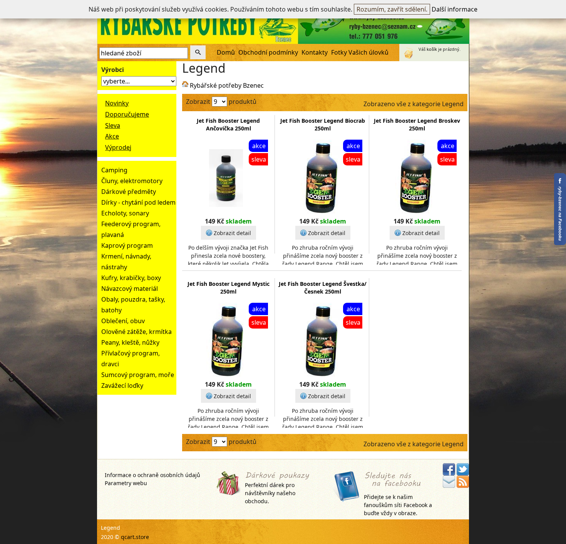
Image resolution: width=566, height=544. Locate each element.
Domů (226, 52)
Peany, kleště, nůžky (130, 342)
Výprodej (118, 147)
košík (432, 49)
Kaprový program (127, 245)
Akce (112, 136)
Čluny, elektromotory (131, 181)
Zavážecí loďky (122, 385)
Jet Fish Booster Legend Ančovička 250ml (228, 124)
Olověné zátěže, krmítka (136, 331)
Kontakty (314, 52)
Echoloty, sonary (125, 213)
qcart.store (135, 537)
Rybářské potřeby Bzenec (227, 85)
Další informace (454, 9)
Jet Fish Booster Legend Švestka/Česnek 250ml (323, 287)
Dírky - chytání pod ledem (138, 202)
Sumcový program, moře (137, 374)
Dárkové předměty (128, 191)
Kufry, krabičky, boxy (131, 278)
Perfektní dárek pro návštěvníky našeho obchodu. (270, 493)
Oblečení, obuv (123, 321)
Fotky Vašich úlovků (359, 52)
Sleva (112, 125)
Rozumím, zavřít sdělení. (392, 9)
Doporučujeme (127, 114)
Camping (114, 170)
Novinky (117, 103)
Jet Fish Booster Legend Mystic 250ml (229, 287)
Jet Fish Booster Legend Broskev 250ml (417, 124)
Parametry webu (126, 483)
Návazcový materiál (129, 288)
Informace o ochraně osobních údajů (152, 475)
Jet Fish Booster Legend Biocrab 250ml (322, 124)
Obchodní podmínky (268, 52)
